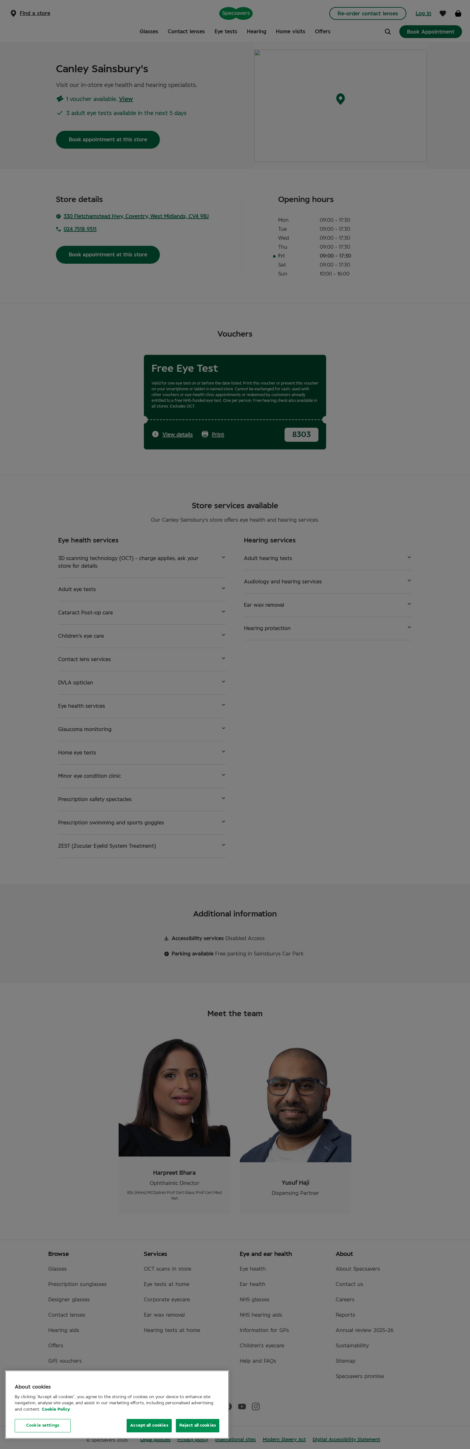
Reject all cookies (197, 1425)
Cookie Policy (56, 1409)
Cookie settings (42, 1425)
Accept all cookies (149, 1425)
